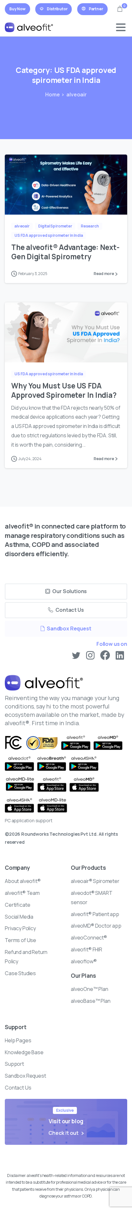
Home (52, 94)
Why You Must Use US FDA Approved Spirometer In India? (63, 390)
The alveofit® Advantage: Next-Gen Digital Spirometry (65, 252)
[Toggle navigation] (120, 27)
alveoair (76, 94)
